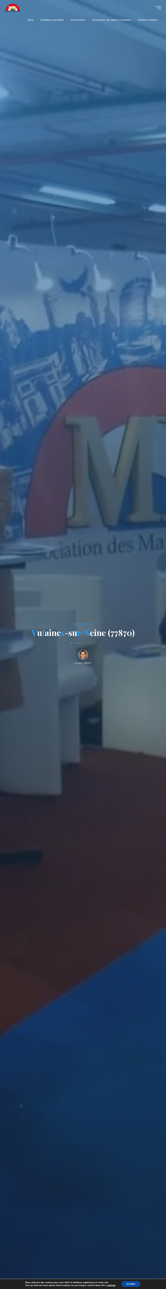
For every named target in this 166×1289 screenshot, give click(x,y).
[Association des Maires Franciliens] (12, 7)
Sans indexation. (82, 624)
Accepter (130, 1283)
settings (111, 1285)
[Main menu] (158, 7)
